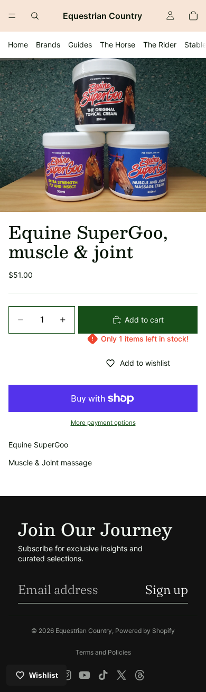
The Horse (117, 44)
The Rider (159, 44)
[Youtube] (84, 675)
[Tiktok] (103, 675)
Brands (48, 44)
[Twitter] (121, 675)
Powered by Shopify (145, 631)
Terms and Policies (103, 652)
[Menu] (12, 16)
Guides (80, 44)
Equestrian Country (83, 631)
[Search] (34, 15)
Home (18, 44)
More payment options (103, 422)
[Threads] (140, 675)
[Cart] (193, 15)
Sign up (166, 589)
